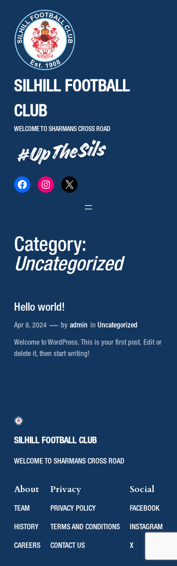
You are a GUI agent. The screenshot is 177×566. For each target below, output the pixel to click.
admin (79, 325)
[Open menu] (88, 207)
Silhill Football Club (55, 440)
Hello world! (39, 307)
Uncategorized (118, 325)
